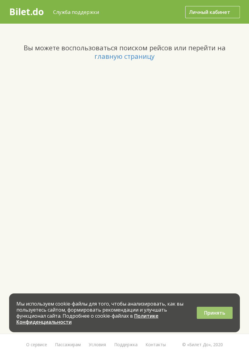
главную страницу (124, 56)
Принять (214, 312)
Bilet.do (26, 11)
